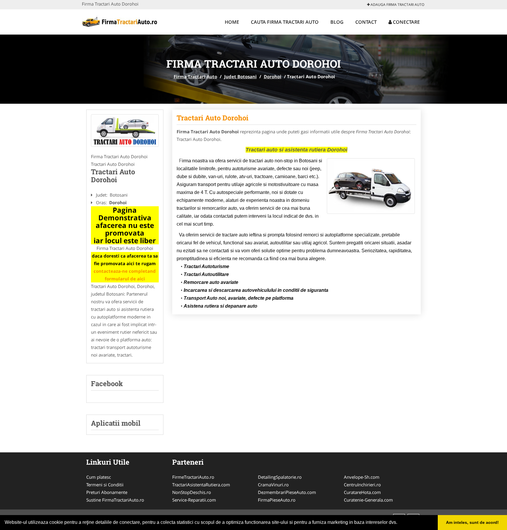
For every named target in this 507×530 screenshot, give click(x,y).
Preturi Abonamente (106, 492)
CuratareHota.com (362, 492)
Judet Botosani (240, 76)
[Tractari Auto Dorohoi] (125, 130)
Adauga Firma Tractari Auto (397, 4)
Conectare (406, 22)
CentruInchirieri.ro (362, 485)
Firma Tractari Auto (195, 76)
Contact (366, 22)
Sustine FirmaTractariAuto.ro (115, 500)
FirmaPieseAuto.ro (276, 500)
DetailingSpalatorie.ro (280, 477)
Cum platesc (98, 477)
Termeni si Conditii (105, 485)
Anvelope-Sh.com (361, 477)
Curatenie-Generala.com (368, 500)
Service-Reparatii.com (194, 500)
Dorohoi (272, 76)
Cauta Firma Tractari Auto (285, 22)
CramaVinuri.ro (273, 485)
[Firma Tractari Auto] (120, 21)
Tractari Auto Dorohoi (213, 117)
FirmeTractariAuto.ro (193, 477)
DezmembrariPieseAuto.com (287, 492)
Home (232, 22)
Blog (337, 22)
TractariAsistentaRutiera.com (201, 485)
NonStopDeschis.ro (191, 492)
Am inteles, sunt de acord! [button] (472, 522)
